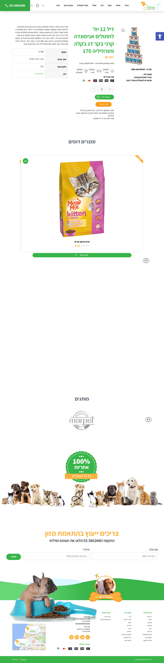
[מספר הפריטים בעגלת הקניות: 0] (37, 5)
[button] (160, 36)
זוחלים (129, 631)
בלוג (58, 5)
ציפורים (129, 625)
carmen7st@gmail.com (82, 623)
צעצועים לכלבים (126, 634)
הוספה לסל (105, 97)
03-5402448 (17, 5)
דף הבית (149, 617)
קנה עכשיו (103, 104)
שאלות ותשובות (147, 634)
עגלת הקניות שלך (105, 619)
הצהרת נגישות (147, 640)
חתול (94, 5)
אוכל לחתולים (82, 5)
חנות (110, 5)
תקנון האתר (148, 637)
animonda (39, 73)
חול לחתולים (127, 637)
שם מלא (153, 549)
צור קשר (149, 631)
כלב (102, 5)
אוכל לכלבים (127, 619)
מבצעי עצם (68, 5)
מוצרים (150, 623)
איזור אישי (108, 617)
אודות (118, 5)
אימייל (86, 549)
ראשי (127, 5)
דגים (129, 628)
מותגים (150, 625)
